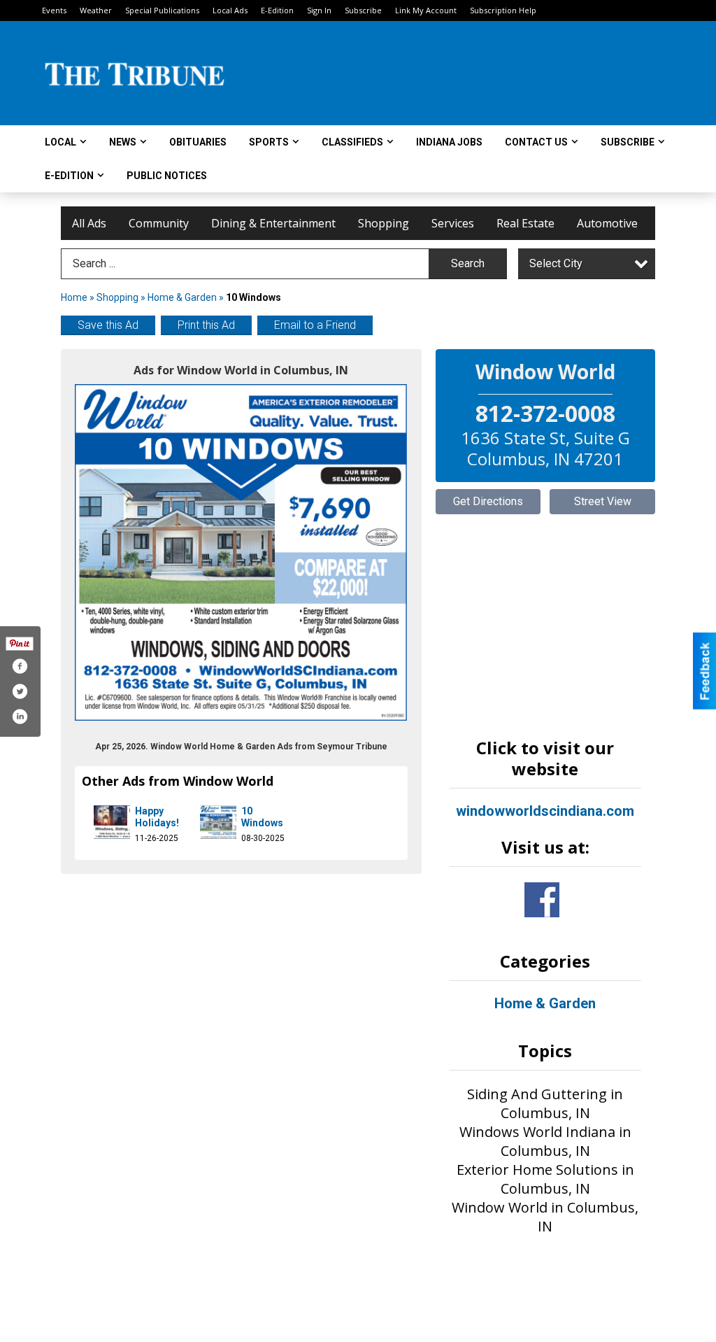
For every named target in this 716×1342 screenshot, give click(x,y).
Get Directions (488, 501)
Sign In (319, 10)
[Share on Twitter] (19, 691)
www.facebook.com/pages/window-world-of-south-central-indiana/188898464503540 (541, 899)
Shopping (383, 223)
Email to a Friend (315, 325)
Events (54, 10)
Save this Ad (108, 325)
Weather (96, 10)
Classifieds (352, 142)
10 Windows (262, 817)
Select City (555, 263)
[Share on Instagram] (19, 716)
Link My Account (426, 10)
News (122, 142)
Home (74, 297)
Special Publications (162, 10)
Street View (602, 501)
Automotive (607, 223)
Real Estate (525, 223)
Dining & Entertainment (273, 223)
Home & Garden (183, 297)
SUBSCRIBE (627, 142)
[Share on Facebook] (19, 666)
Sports (269, 142)
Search (468, 263)
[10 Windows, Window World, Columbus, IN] (241, 552)
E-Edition (277, 10)
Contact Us (536, 142)
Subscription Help (503, 10)
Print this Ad (206, 325)
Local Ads (230, 10)
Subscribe (363, 10)
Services (452, 223)
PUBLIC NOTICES (167, 175)
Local (60, 142)
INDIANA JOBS (449, 142)
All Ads (89, 223)
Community (159, 223)
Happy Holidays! (157, 817)
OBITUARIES (198, 142)
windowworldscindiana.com (545, 811)
